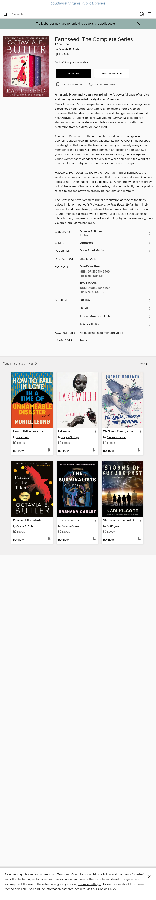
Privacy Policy (101, 874)
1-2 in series (62, 44)
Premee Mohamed (116, 437)
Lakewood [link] (65, 431)
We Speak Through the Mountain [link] (120, 431)
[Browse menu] (149, 14)
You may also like (18, 363)
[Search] (5, 14)
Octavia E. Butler (69, 49)
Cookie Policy (107, 889)
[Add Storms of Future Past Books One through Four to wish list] (139, 538)
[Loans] (141, 14)
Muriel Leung (23, 437)
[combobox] (70, 14)
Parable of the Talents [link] (27, 520)
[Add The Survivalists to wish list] (94, 538)
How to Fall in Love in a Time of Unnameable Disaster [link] (30, 431)
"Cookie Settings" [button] (89, 884)
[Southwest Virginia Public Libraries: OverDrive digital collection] (78, 3)
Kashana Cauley (70, 526)
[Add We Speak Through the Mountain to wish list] (139, 450)
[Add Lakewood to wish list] (94, 450)
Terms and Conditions (71, 874)
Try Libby (42, 24)
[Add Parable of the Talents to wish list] (49, 538)
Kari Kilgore (113, 526)
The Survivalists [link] (68, 520)
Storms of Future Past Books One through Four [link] (120, 520)
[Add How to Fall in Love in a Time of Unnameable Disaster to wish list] (49, 450)
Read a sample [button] (112, 73)
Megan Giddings (70, 437)
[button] (73, 73)
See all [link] (145, 364)
